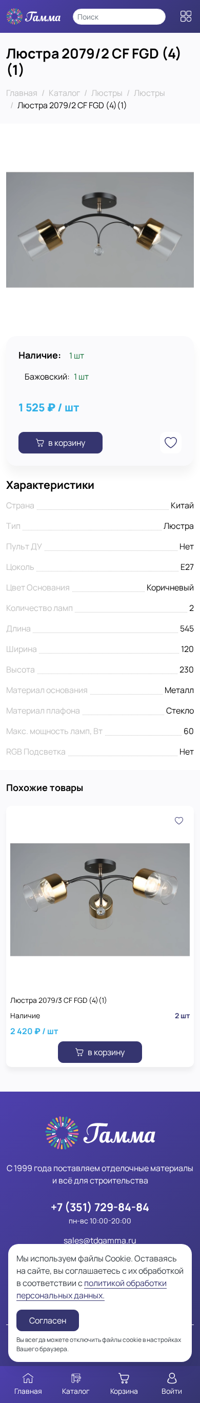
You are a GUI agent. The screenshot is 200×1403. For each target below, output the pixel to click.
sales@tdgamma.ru (100, 1240)
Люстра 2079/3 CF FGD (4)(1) (58, 1000)
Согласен (47, 1320)
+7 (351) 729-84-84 (100, 1206)
